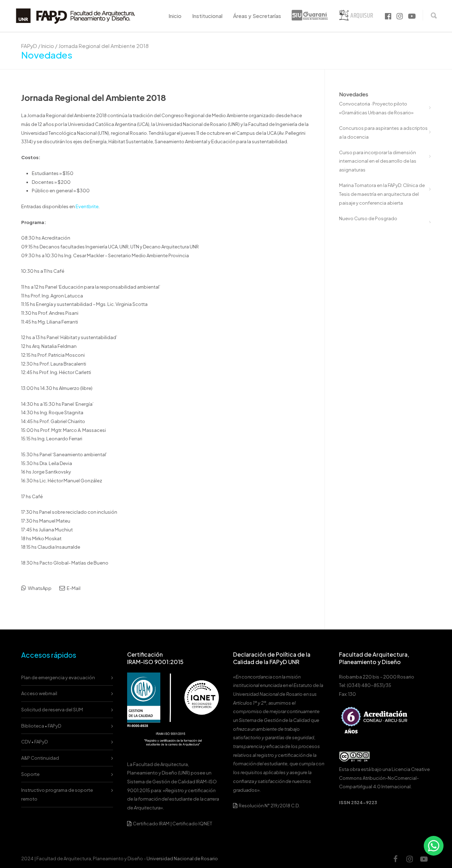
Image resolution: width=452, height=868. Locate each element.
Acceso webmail (39, 693)
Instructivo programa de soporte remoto (57, 794)
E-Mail (73, 588)
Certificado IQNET (192, 823)
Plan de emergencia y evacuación (58, 677)
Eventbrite (87, 206)
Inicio (175, 15)
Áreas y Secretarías (257, 15)
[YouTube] (424, 859)
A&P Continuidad (40, 758)
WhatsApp (39, 588)
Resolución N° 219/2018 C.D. (269, 805)
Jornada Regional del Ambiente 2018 (93, 97)
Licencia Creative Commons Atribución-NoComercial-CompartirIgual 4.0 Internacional (384, 777)
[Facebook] (395, 859)
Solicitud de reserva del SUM (52, 709)
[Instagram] (410, 859)
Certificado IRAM (151, 823)
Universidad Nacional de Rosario (182, 858)
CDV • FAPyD (34, 742)
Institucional (207, 15)
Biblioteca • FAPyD (41, 726)
